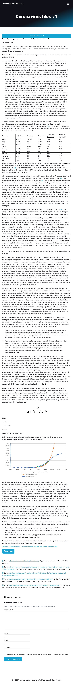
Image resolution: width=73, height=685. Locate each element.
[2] (15, 168)
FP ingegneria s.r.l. (14, 3)
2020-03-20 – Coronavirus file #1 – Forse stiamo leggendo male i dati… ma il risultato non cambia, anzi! (29, 547)
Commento (8, 610)
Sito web (7, 647)
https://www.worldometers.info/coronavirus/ (24, 561)
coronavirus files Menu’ (36, 36)
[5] (61, 209)
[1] (48, 126)
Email (6, 640)
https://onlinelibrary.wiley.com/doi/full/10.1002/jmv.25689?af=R (31, 579)
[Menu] (67, 4)
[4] (42, 181)
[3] (61, 178)
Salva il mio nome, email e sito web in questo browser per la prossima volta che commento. (37, 654)
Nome (6, 633)
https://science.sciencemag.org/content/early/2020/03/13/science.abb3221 (35, 585)
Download (8, 551)
